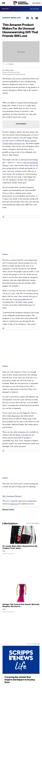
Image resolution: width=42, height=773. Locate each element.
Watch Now (36, 3)
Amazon (10, 64)
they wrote (31, 324)
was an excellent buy (22, 299)
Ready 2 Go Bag (22, 435)
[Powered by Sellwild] (37, 644)
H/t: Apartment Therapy (12, 496)
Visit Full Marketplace (33, 523)
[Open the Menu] (3, 3)
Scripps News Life (11, 18)
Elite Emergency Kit (15, 415)
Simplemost (32, 501)
